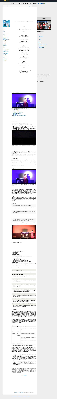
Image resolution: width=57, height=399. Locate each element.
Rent (39, 37)
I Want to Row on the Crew (6, 39)
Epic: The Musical (41, 47)
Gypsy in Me (4, 54)
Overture (4, 31)
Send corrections (24, 375)
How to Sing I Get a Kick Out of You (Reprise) (19, 115)
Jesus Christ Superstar (42, 45)
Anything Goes (41, 3)
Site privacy (24, 396)
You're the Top (4, 40)
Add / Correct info (14, 396)
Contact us (19, 396)
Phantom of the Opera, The (43, 44)
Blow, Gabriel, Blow (5, 50)
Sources (14, 116)
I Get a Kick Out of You (5, 32)
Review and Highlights (16, 110)
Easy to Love (4, 38)
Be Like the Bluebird (5, 53)
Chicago (40, 39)
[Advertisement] (19, 14)
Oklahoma (40, 42)
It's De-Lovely (4, 44)
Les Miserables (41, 36)
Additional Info (15, 114)
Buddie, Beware (5, 55)
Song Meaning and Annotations (17, 111)
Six (39, 34)
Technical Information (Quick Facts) (18, 112)
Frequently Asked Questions (17, 113)
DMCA (28, 396)
